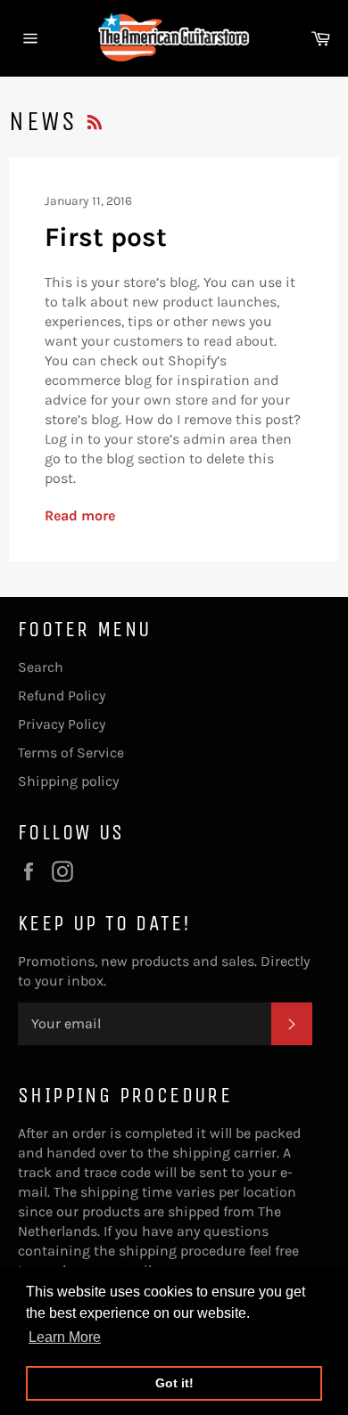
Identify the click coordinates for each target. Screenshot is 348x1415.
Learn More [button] (65, 1337)
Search (40, 666)
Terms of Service (71, 752)
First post (106, 237)
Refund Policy (61, 695)
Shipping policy (68, 781)
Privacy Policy (61, 724)
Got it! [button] (174, 1383)
